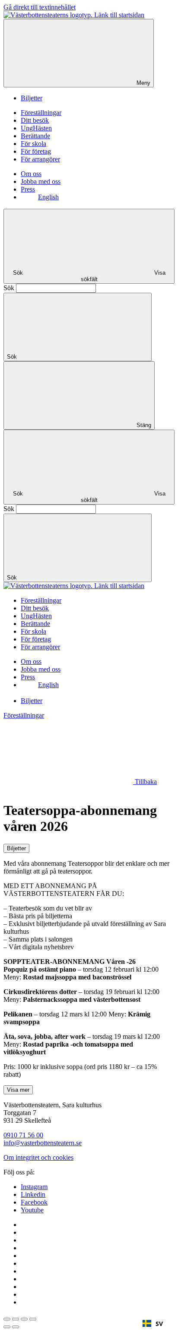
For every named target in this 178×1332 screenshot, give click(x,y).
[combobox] (152, 1323)
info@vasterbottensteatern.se (42, 1142)
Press (28, 189)
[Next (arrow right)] (15, 1327)
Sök (8, 287)
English (48, 197)
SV (159, 1324)
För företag (36, 151)
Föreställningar (41, 112)
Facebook (34, 1202)
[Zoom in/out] (32, 1319)
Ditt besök (35, 120)
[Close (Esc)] (6, 1319)
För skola (33, 143)
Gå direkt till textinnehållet (39, 7)
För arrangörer (40, 159)
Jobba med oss (40, 181)
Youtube (32, 1210)
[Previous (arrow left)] (6, 1327)
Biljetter (31, 98)
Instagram (34, 1186)
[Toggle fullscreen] (24, 1319)
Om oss (31, 173)
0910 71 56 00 (23, 1135)
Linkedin (33, 1194)
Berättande (35, 135)
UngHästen (36, 128)
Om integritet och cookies (38, 1157)
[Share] (15, 1319)
